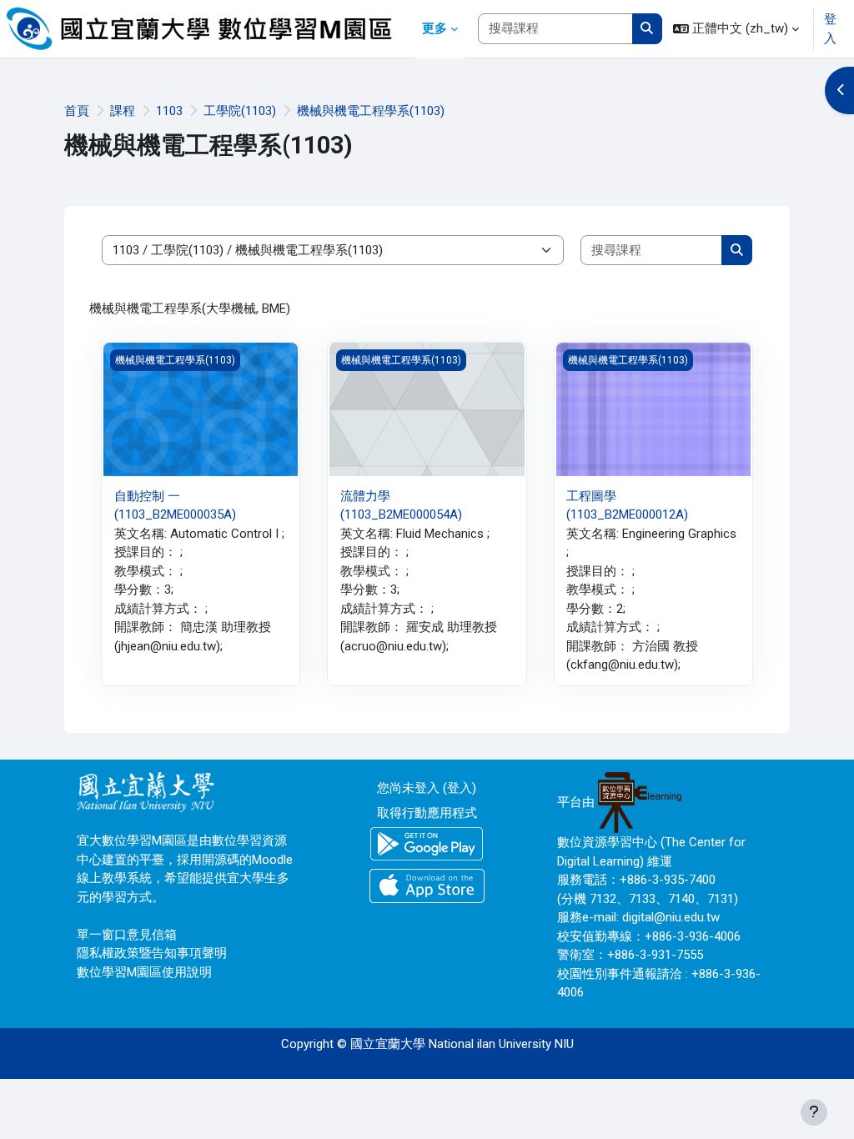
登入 (830, 29)
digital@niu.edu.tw (671, 917)
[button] (736, 29)
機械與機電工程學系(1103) (371, 110)
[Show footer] (814, 1112)
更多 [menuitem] (434, 28)
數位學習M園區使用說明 (144, 972)
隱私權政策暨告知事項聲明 (152, 953)
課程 (122, 110)
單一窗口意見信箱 (127, 934)
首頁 (76, 110)
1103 (169, 110)
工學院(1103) (239, 110)
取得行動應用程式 (427, 812)
